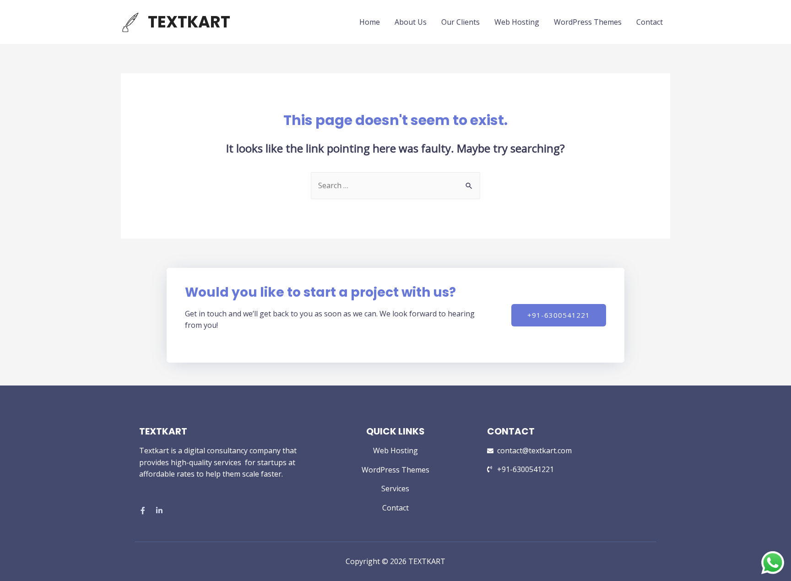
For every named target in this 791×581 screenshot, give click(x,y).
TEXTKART (189, 22)
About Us (411, 22)
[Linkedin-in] (159, 510)
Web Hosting (516, 22)
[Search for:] (395, 185)
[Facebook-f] (142, 510)
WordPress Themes (588, 22)
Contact (649, 22)
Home (369, 22)
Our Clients (460, 22)
